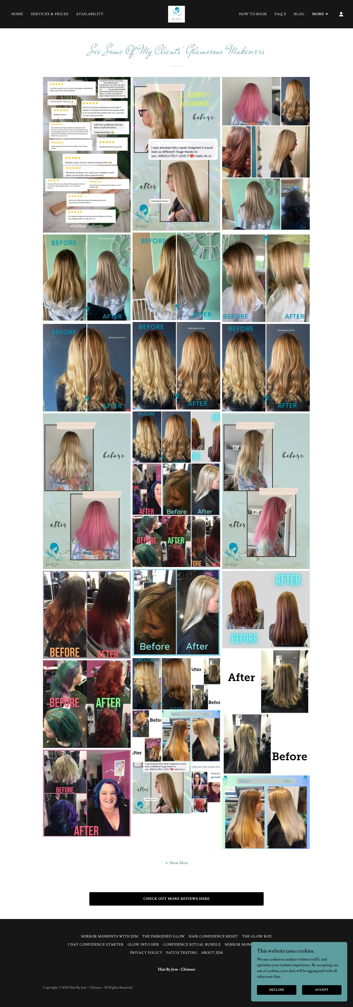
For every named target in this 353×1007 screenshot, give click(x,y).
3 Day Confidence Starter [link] (96, 945)
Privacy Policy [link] (146, 953)
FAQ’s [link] (280, 14)
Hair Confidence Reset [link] (213, 936)
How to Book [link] (253, 14)
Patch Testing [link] (181, 953)
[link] (176, 13)
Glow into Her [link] (143, 945)
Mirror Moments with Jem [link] (109, 936)
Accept (321, 990)
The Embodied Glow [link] (163, 936)
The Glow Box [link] (257, 936)
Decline (276, 990)
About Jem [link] (212, 953)
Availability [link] (89, 14)
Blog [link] (299, 14)
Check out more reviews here (176, 899)
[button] (320, 14)
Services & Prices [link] (49, 14)
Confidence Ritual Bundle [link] (192, 945)
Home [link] (17, 14)
